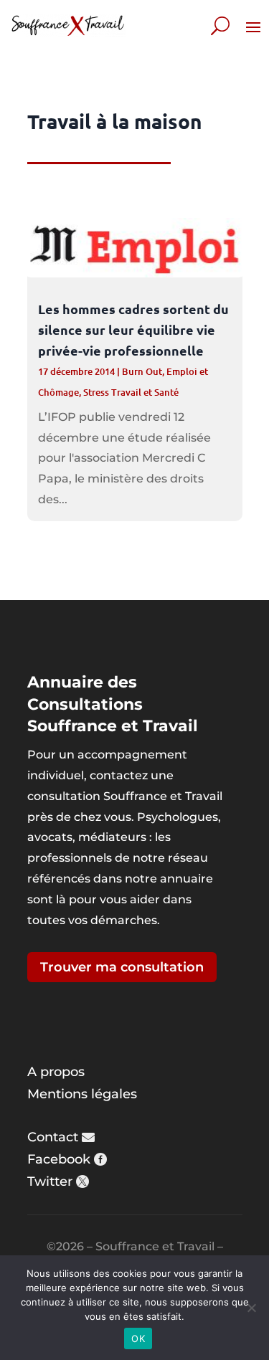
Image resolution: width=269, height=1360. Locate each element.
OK (138, 1338)
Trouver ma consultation (122, 967)
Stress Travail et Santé (131, 392)
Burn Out (142, 371)
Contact (52, 1137)
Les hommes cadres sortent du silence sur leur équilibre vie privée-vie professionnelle (133, 329)
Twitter (49, 1181)
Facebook (58, 1159)
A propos (56, 1072)
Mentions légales (82, 1094)
